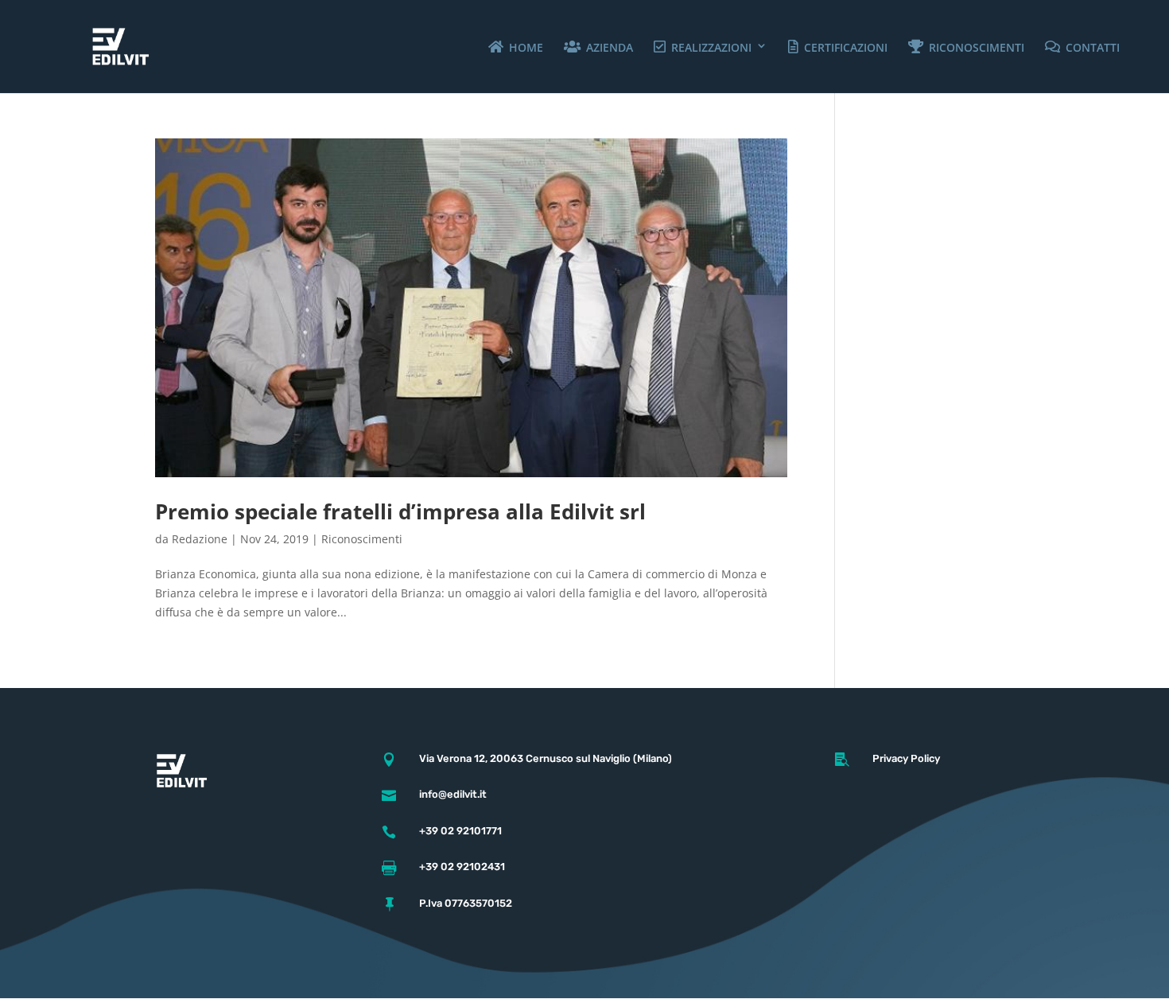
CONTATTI (1103, 47)
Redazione (199, 538)
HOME (536, 47)
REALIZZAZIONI (721, 47)
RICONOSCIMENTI (987, 47)
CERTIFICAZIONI (856, 47)
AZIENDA (620, 47)
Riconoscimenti (361, 538)
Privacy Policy (906, 758)
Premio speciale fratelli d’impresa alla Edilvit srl (400, 511)
